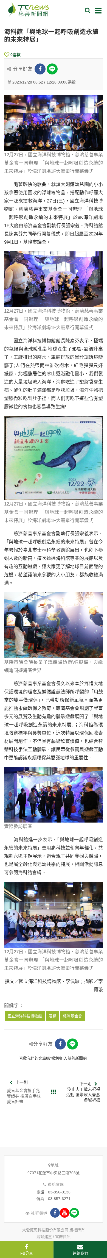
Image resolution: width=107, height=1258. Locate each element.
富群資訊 (63, 1236)
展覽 (52, 1016)
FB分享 (26, 1253)
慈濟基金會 (72, 1016)
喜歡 (15, 54)
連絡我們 (80, 1253)
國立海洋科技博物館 (24, 1016)
